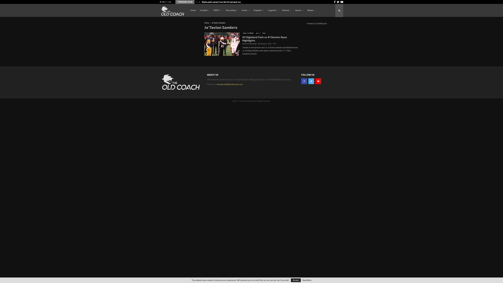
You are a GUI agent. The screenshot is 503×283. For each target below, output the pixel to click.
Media (310, 10)
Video (264, 33)
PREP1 (217, 10)
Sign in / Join (166, 2)
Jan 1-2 (258, 33)
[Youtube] (318, 81)
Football (203, 10)
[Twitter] (311, 81)
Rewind (285, 10)
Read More (306, 280)
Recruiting (231, 10)
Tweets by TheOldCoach (317, 24)
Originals (257, 10)
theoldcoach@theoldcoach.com (230, 84)
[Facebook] (304, 81)
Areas (244, 10)
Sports (298, 10)
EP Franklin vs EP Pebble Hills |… (217, 2)
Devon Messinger (250, 44)
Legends (272, 10)
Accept (296, 280)
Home (193, 10)
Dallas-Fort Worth (248, 33)
